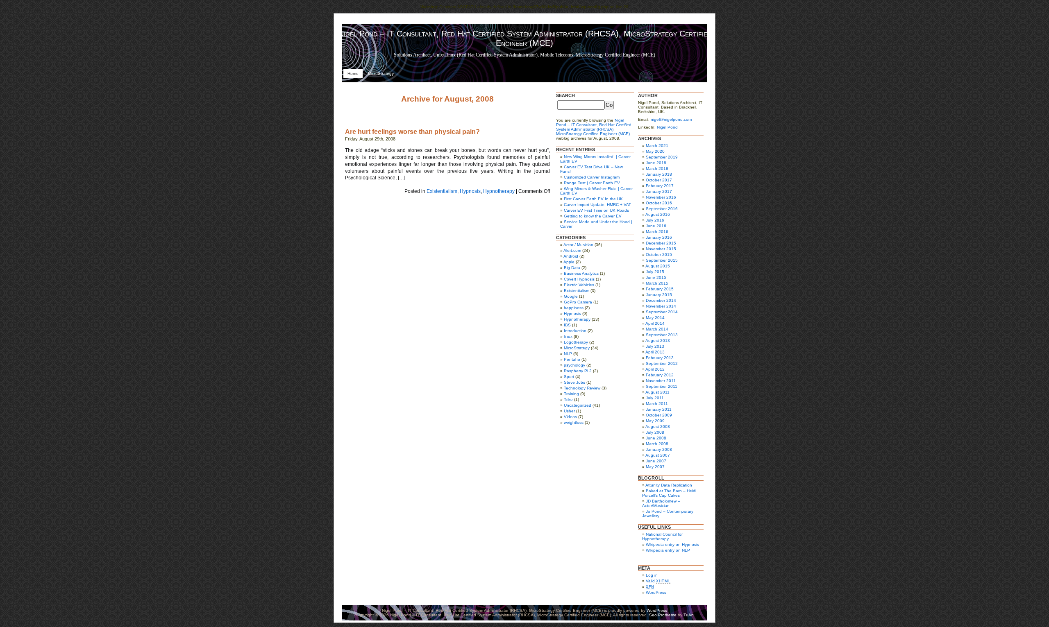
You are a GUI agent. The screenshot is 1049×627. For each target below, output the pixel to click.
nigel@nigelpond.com (671, 119)
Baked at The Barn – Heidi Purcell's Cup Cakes (669, 493)
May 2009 (655, 421)
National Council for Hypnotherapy (662, 536)
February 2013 (660, 357)
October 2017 (659, 180)
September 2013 (662, 335)
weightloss (574, 422)
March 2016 (657, 231)
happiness (574, 308)
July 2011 (655, 398)
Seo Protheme (663, 615)
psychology (574, 365)
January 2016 (659, 237)
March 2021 (657, 145)
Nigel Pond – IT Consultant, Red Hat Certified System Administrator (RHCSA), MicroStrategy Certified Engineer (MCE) (524, 38)
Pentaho (572, 359)
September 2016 (662, 208)
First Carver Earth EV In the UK (593, 199)
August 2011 (657, 392)
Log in (652, 575)
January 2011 (659, 409)
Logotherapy (576, 342)
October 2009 (659, 415)
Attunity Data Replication (668, 485)
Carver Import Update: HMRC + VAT (597, 204)
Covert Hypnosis (579, 279)
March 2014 (657, 329)
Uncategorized (577, 405)
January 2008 (659, 449)
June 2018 (656, 163)
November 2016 (661, 197)
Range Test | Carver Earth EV (592, 183)
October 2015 (659, 254)
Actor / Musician (578, 244)
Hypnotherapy (499, 191)
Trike (568, 399)
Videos (570, 416)
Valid (658, 581)
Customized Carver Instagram (592, 177)
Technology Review (582, 388)
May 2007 (655, 466)
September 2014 (662, 312)
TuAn (688, 615)
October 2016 (659, 203)
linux (568, 336)
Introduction (575, 330)
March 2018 (657, 168)
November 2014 (661, 306)
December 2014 (661, 300)
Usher (569, 411)
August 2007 (657, 455)
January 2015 (659, 294)
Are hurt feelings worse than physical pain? (412, 131)
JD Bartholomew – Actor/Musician (661, 503)
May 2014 (655, 317)
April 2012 (655, 369)
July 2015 (655, 271)
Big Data (572, 267)
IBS (567, 325)
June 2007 (656, 461)
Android (570, 256)
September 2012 (662, 363)
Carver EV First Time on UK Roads (596, 210)
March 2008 (657, 443)
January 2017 (659, 191)
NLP (568, 353)
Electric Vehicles (579, 285)
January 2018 (659, 174)
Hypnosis (470, 191)
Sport (569, 376)
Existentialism (442, 191)
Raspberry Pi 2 (578, 371)
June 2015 (656, 277)
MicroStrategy (381, 73)
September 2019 (662, 157)
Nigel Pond (667, 127)
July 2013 (655, 346)
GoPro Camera (578, 302)
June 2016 (656, 226)
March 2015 (657, 283)
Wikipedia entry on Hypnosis (672, 544)
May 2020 (655, 151)
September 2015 (662, 260)
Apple (568, 262)
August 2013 (657, 340)
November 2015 (661, 249)
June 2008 (656, 438)
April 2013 (655, 352)
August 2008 (657, 426)
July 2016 (655, 220)
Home (353, 73)
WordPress (656, 592)
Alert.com (572, 250)
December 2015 (661, 243)
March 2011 (657, 403)
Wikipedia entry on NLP (668, 550)
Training (571, 394)
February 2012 (660, 375)
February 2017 (660, 185)
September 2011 (661, 386)
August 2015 (657, 266)
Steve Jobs (574, 382)
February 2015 (660, 289)
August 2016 (657, 214)
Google (571, 296)
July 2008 (655, 432)
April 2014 (655, 323)
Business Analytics (581, 273)
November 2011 (661, 380)
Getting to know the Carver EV (593, 216)
